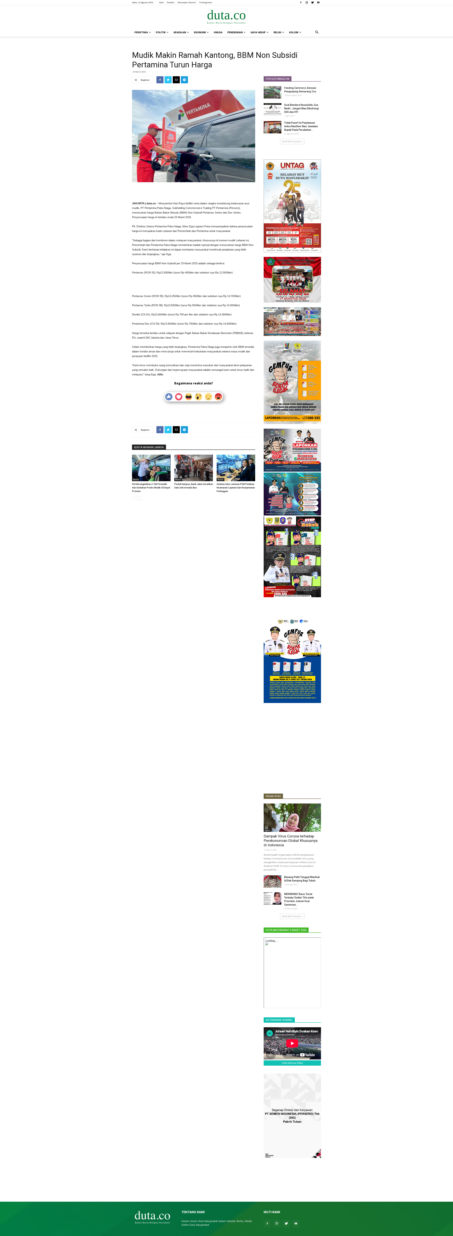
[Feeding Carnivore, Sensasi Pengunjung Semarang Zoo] (272, 92)
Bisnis (136, 479)
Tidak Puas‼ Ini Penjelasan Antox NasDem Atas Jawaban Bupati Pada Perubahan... (301, 126)
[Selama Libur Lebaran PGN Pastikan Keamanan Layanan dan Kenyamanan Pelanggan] (236, 468)
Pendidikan (235, 32)
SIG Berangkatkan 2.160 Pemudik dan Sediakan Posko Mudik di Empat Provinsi (151, 487)
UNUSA (218, 32)
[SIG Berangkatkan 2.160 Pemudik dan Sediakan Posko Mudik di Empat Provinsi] (151, 468)
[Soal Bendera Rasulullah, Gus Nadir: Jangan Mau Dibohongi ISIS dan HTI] (272, 109)
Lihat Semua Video (292, 1063)
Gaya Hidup (258, 32)
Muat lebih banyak (291, 141)
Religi (277, 32)
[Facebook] (300, 2)
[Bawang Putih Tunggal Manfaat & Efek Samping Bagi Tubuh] (272, 881)
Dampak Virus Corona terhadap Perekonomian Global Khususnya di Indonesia (290, 840)
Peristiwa (141, 32)
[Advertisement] (193, 192)
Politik (161, 32)
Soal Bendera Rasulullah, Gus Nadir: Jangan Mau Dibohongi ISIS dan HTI (301, 108)
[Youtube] (318, 2)
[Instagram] (306, 2)
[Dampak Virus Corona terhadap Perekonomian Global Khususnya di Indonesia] (292, 817)
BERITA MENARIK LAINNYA (149, 447)
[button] (316, 32)
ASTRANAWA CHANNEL (279, 1020)
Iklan (161, 2)
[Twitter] (312, 2)
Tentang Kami (205, 2)
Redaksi (170, 2)
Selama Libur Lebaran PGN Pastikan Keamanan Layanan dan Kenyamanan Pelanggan (236, 487)
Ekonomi (200, 32)
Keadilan (180, 32)
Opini (267, 830)
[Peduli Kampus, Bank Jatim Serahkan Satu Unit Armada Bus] (193, 468)
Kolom (293, 32)
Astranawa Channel (187, 2)
